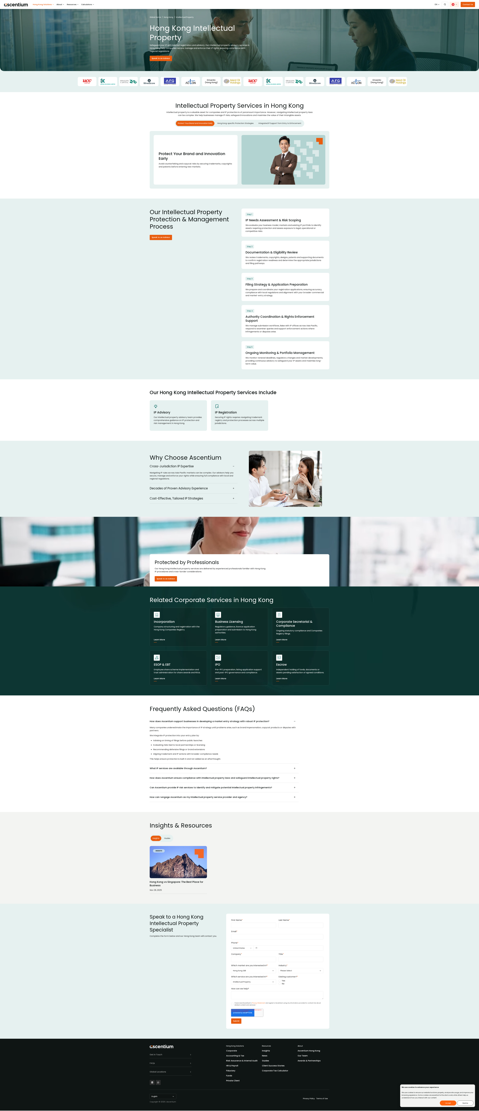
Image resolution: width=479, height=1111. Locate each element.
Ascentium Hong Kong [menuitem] (309, 1050)
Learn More (159, 639)
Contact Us (468, 4)
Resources (71, 4)
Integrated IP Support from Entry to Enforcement (280, 123)
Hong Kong (168, 17)
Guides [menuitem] (265, 1060)
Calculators (86, 4)
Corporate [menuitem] (231, 1050)
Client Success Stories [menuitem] (273, 1065)
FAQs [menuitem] (152, 1063)
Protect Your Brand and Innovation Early (195, 123)
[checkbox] (301, 982)
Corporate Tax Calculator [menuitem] (275, 1070)
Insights (156, 838)
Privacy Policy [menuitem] (309, 1098)
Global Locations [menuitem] (158, 1071)
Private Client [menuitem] (233, 1080)
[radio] (301, 980)
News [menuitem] (264, 1055)
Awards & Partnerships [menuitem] (309, 1060)
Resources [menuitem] (266, 1046)
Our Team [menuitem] (303, 1055)
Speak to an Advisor (161, 58)
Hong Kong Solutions (42, 4)
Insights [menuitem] (266, 1050)
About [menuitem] (300, 1046)
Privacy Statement (258, 1003)
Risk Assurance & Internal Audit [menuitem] (242, 1060)
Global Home (155, 17)
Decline (465, 1103)
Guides (167, 838)
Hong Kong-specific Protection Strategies (235, 123)
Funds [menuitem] (229, 1075)
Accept (448, 1103)
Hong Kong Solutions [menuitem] (235, 1046)
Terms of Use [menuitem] (322, 1098)
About (59, 4)
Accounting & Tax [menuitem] (235, 1055)
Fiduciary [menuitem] (230, 1070)
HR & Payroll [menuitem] (232, 1065)
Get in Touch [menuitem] (156, 1054)
